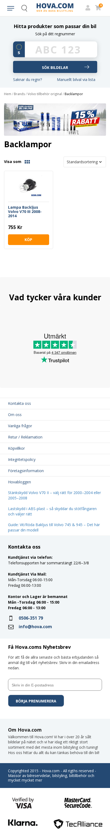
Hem (7, 94)
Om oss (15, 414)
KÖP (28, 239)
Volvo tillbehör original (45, 94)
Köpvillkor (16, 448)
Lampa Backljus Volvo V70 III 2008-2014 (25, 211)
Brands (19, 94)
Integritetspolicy (22, 459)
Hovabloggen (19, 481)
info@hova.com (35, 627)
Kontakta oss (19, 403)
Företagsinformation (26, 470)
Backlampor (74, 94)
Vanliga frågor (20, 425)
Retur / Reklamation (25, 437)
